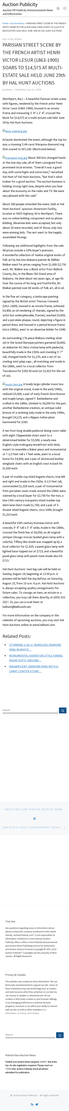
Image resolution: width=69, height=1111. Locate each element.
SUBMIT (43, 1061)
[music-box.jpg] (13, 384)
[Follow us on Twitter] (37, 1104)
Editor (9, 90)
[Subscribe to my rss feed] (32, 1104)
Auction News (17, 23)
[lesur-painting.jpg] (15, 131)
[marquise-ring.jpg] (15, 158)
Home (6, 23)
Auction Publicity (28, 1095)
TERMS (8, 1068)
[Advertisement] (34, 754)
